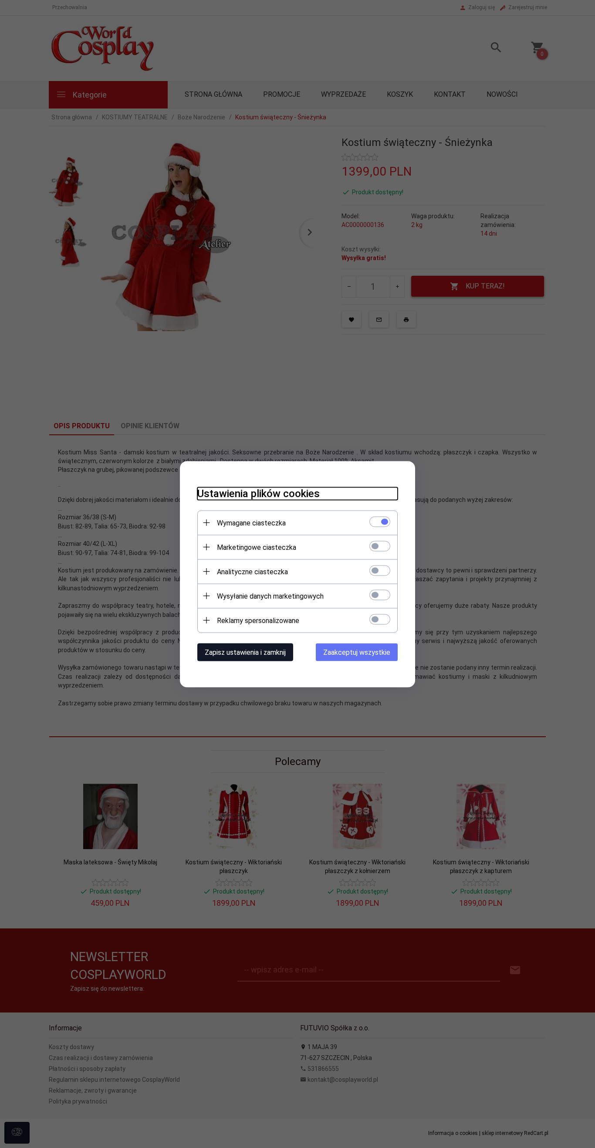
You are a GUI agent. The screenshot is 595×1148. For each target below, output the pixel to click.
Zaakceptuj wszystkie (356, 652)
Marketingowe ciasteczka (256, 547)
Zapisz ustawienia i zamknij (245, 652)
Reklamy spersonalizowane (258, 620)
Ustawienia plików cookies (258, 493)
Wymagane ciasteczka (251, 522)
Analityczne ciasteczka (252, 571)
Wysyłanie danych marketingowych (270, 596)
